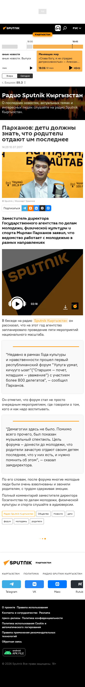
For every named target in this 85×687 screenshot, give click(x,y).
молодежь (21, 521)
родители (37, 521)
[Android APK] (14, 652)
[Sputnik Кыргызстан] (12, 29)
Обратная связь (12, 641)
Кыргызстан (11, 573)
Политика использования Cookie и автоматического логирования (24, 625)
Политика (31, 573)
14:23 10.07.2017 (12, 147)
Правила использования (32, 607)
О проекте (8, 607)
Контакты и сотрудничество (20, 612)
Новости (58, 513)
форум (7, 521)
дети (70, 513)
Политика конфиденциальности (42, 618)
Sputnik (9, 200)
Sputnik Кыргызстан (50, 320)
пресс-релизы (11, 618)
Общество (43, 513)
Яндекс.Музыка (73, 304)
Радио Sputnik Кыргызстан (18, 513)
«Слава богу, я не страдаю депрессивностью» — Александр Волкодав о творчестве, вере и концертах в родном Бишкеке (59, 63)
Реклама (44, 612)
